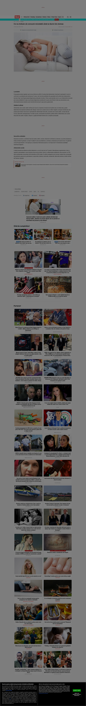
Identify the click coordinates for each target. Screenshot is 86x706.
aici (10, 698)
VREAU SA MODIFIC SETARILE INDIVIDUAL (77, 694)
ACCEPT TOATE (76, 690)
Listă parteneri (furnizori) (43, 693)
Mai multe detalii (9, 690)
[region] (43, 694)
